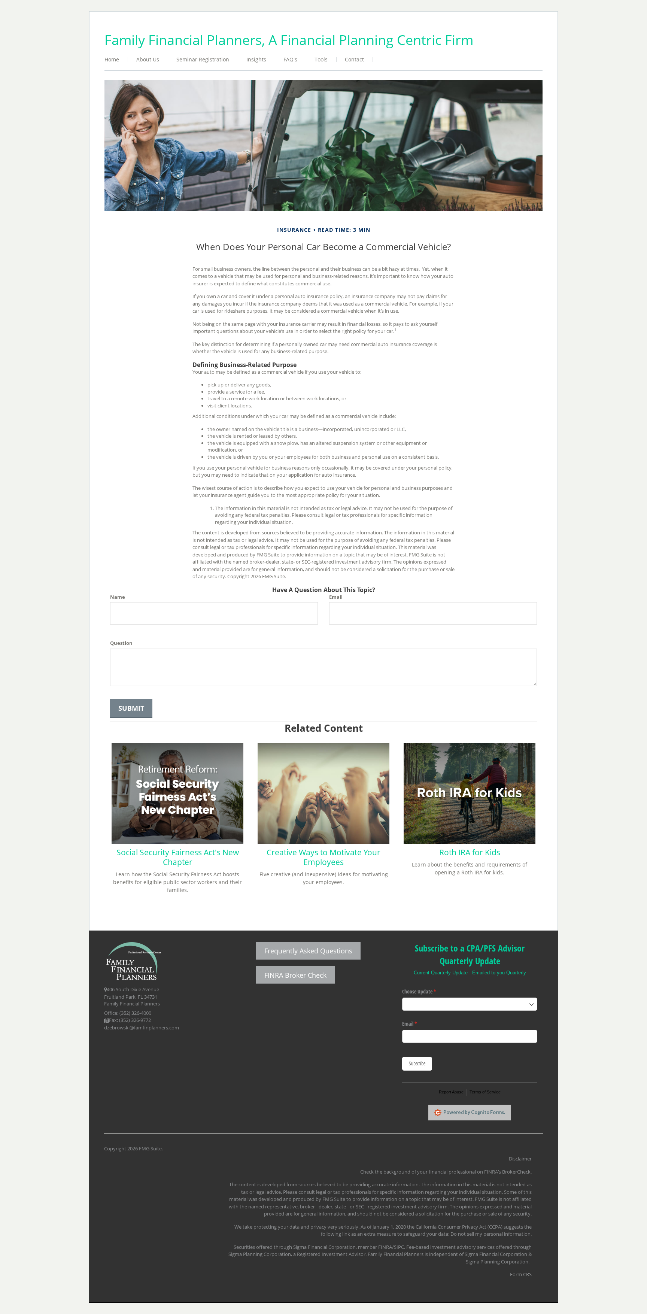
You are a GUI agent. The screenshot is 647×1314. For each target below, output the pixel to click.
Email (336, 597)
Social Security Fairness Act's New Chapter (177, 857)
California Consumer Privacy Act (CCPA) (459, 1226)
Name (117, 597)
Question (121, 643)
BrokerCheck (516, 1171)
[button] (148, 60)
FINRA (385, 1247)
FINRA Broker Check (295, 975)
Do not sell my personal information (490, 1233)
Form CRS (521, 1274)
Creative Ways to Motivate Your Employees (323, 857)
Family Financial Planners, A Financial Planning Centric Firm (288, 39)
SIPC (399, 1247)
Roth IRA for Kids (469, 852)
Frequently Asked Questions (308, 950)
